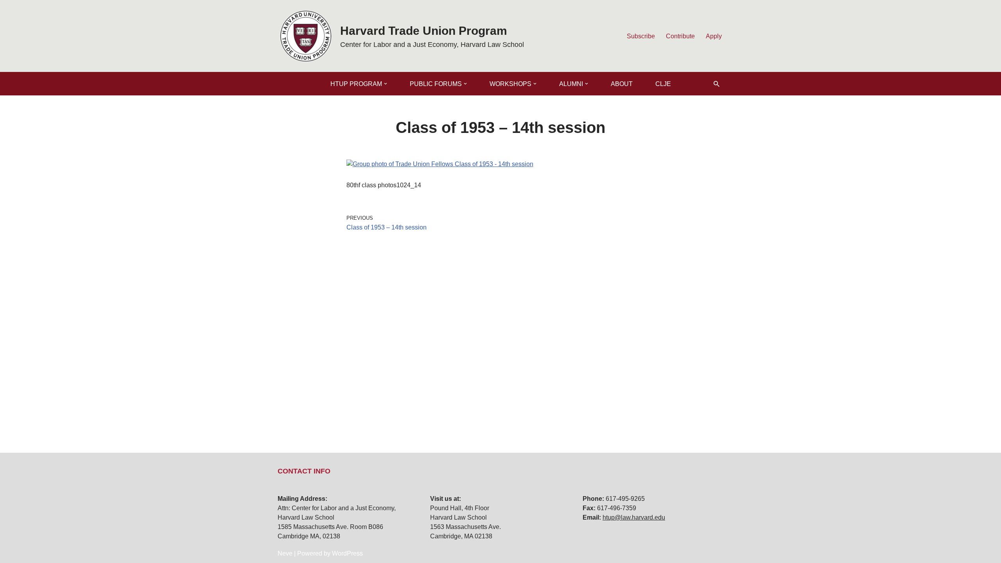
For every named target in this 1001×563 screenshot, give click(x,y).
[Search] (716, 84)
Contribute (680, 36)
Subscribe (641, 36)
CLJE (663, 84)
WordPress (347, 553)
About (622, 84)
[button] (385, 83)
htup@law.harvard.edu (634, 517)
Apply (714, 36)
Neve (285, 553)
